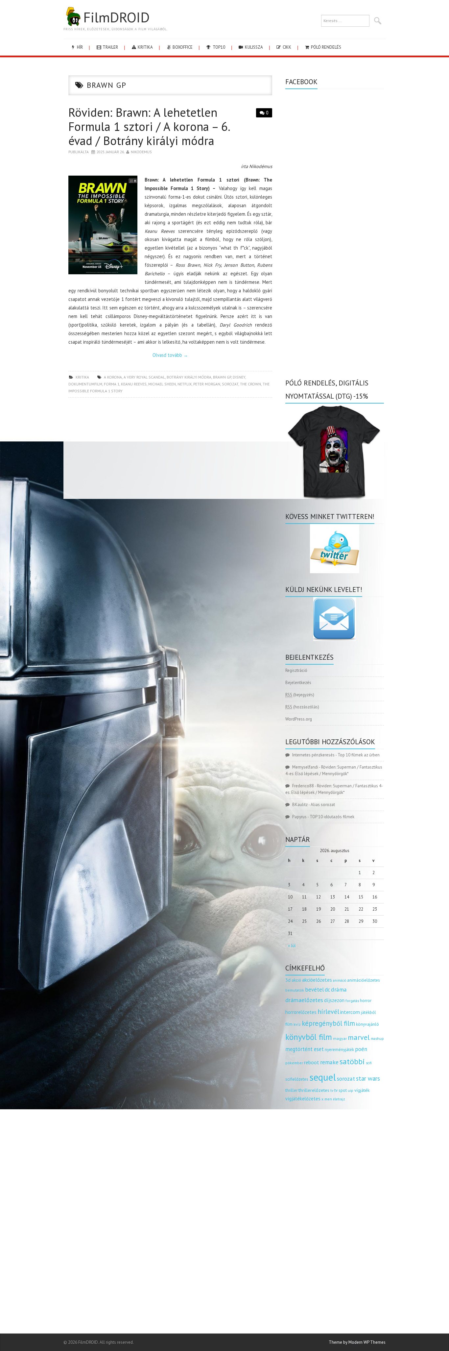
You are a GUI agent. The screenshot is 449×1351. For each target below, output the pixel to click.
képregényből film (328, 1023)
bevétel (314, 989)
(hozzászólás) (302, 707)
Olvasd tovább (170, 355)
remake (329, 1062)
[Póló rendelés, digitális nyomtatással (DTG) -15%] (334, 451)
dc (327, 989)
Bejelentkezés (298, 682)
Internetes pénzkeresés (313, 755)
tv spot (340, 1090)
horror (365, 1000)
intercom (350, 1012)
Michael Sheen (162, 383)
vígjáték (361, 1090)
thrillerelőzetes (313, 1090)
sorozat (230, 383)
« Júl (292, 945)
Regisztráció (296, 670)
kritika (145, 47)
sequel (322, 1077)
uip (350, 1090)
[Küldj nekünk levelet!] (334, 619)
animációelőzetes (363, 980)
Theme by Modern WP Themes (357, 1342)
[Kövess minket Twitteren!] (334, 548)
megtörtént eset (304, 1049)
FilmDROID (116, 17)
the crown (250, 383)
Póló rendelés (325, 47)
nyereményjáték (339, 1049)
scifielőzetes (296, 1079)
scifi (369, 1063)
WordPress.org (298, 719)
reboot (311, 1062)
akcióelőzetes (317, 979)
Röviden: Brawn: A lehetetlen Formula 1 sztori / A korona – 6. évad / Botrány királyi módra (148, 126)
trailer (110, 47)
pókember (294, 1062)
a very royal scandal (144, 377)
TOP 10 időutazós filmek (332, 817)
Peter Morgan (206, 383)
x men (326, 1098)
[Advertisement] (170, 450)
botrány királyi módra (189, 377)
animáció (339, 980)
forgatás (352, 1000)
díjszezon (334, 1000)
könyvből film (308, 1037)
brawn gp (222, 377)
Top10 (218, 47)
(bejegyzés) (299, 695)
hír (79, 47)
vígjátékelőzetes (302, 1098)
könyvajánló (367, 1024)
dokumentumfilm (85, 383)
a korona (113, 377)
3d (288, 980)
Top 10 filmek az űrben (359, 755)
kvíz (297, 1024)
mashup (377, 1038)
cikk (286, 47)
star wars (368, 1078)
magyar (340, 1038)
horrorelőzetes (301, 1012)
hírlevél (328, 1011)
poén (361, 1049)
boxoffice (182, 47)
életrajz (339, 1099)
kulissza (253, 47)
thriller (291, 1090)
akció (296, 980)
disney (239, 377)
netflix (184, 383)
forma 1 (111, 383)
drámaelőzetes (304, 1000)
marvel (359, 1037)
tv (331, 1090)
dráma (339, 989)
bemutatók (294, 990)
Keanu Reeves (134, 383)
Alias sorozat (323, 804)
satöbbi (352, 1061)
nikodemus (141, 151)
